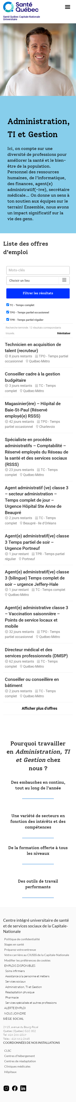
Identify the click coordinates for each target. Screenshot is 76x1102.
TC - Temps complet (21, 305)
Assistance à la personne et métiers (27, 976)
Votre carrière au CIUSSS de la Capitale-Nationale (36, 955)
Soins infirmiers (15, 971)
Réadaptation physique (19, 992)
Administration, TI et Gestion (23, 987)
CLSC (7, 1050)
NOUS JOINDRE (15, 1013)
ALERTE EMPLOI (15, 1008)
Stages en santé (14, 944)
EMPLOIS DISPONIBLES (19, 965)
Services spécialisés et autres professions (31, 1002)
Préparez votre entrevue (20, 949)
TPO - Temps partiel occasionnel (29, 312)
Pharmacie (12, 997)
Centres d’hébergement (19, 1056)
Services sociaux (15, 981)
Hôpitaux (10, 1072)
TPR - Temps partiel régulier (26, 319)
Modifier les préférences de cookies (27, 960)
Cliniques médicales (17, 1066)
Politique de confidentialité (22, 939)
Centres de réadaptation (20, 1061)
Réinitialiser (63, 333)
